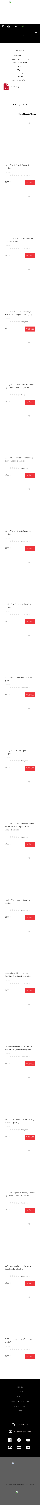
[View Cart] (9, 26)
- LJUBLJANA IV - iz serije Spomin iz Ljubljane (18, 605)
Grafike (7, 172)
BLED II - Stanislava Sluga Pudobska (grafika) (18, 679)
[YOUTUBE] (29, 1442)
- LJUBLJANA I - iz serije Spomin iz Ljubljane (17, 901)
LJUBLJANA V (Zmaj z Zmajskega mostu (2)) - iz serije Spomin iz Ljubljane (20, 1194)
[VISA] (29, 1449)
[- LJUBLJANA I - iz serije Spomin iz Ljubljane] (20, 875)
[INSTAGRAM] (20, 1442)
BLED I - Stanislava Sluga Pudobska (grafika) (18, 1340)
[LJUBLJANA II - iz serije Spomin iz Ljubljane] (20, 726)
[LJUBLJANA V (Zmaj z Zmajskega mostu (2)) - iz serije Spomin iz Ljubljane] (20, 1168)
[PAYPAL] (20, 1449)
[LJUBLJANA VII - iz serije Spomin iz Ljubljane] (20, 506)
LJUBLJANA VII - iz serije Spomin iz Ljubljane (18, 532)
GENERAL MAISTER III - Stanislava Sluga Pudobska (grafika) (18, 1267)
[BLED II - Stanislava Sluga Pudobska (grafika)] (20, 653)
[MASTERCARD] (11, 1449)
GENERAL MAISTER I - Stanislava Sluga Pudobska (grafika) (19, 239)
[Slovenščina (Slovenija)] (26, 28)
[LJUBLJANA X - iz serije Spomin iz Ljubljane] (20, 140)
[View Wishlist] (3, 26)
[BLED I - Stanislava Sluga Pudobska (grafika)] (20, 1314)
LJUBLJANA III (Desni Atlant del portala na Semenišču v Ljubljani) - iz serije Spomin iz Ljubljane (19, 827)
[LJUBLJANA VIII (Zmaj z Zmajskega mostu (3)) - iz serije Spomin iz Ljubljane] (20, 287)
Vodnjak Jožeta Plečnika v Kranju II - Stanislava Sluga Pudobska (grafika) (18, 974)
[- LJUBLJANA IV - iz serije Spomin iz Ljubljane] (20, 580)
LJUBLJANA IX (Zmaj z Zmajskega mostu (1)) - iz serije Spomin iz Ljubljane (20, 386)
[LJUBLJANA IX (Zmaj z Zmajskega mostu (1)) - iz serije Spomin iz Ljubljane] (20, 360)
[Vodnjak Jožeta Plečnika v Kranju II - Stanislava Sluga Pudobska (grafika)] (20, 949)
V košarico (30, 183)
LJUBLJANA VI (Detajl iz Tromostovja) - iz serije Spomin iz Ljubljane (19, 459)
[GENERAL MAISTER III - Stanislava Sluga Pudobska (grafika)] (20, 1241)
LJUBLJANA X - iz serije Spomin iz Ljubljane (17, 166)
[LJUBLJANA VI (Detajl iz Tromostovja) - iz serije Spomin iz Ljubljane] (20, 433)
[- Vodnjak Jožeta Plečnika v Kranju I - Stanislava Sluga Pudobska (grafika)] (20, 1022)
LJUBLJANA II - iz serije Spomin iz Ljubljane (17, 752)
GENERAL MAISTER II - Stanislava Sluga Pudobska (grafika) (20, 1121)
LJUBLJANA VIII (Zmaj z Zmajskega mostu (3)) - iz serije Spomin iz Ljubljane (19, 313)
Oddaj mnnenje (25, 175)
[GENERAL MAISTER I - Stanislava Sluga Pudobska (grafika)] (20, 214)
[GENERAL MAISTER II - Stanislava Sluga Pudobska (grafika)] (20, 1095)
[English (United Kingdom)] (26, 38)
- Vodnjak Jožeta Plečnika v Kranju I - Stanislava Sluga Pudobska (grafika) (18, 1048)
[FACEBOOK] (11, 1442)
